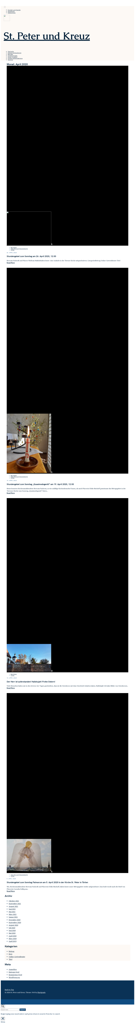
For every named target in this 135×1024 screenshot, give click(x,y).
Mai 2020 (12, 933)
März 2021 (13, 914)
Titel (12, 250)
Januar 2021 (13, 917)
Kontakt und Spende (14, 10)
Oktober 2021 (14, 901)
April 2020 (12, 936)
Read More (11, 263)
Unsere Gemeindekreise (15, 58)
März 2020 (13, 938)
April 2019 (12, 941)
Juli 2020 (12, 928)
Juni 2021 (12, 909)
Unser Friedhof (12, 57)
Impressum (11, 11)
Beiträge (10, 54)
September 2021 (15, 903)
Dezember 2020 (14, 920)
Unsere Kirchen (12, 56)
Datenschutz (12, 13)
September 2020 (15, 922)
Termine (10, 60)
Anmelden (13, 969)
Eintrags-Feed (14, 972)
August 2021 (13, 906)
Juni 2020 (12, 930)
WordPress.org (14, 977)
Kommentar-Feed (15, 975)
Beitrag (14, 247)
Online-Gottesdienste (14, 53)
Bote (10, 954)
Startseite (11, 51)
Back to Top (9, 990)
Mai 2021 (12, 912)
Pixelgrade (41, 992)
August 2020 (13, 925)
